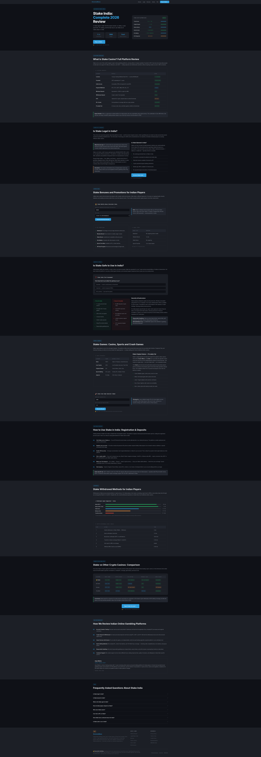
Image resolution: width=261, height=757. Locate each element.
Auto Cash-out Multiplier (101, 402)
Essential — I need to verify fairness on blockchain (107, 284)
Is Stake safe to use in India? (130, 721)
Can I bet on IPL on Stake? (130, 713)
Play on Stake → (164, 1)
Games (153, 1)
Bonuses (148, 1)
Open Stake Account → (130, 606)
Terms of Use (153, 736)
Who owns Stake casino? (130, 709)
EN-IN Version (133, 745)
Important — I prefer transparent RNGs (104, 288)
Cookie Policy (153, 738)
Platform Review (133, 733)
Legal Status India (134, 736)
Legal (144, 1)
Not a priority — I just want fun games (104, 291)
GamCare (161, 752)
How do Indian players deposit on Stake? (130, 705)
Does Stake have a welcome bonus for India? (130, 717)
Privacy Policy (153, 733)
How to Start (133, 742)
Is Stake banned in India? (130, 698)
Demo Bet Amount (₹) (100, 397)
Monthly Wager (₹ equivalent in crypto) (105, 207)
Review (139, 1)
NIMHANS (166, 752)
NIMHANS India (154, 742)
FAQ (157, 1)
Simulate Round (100, 408)
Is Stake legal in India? (130, 694)
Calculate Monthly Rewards (103, 219)
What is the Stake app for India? (130, 702)
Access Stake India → (138, 175)
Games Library (133, 740)
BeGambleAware (154, 740)
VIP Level (97, 213)
